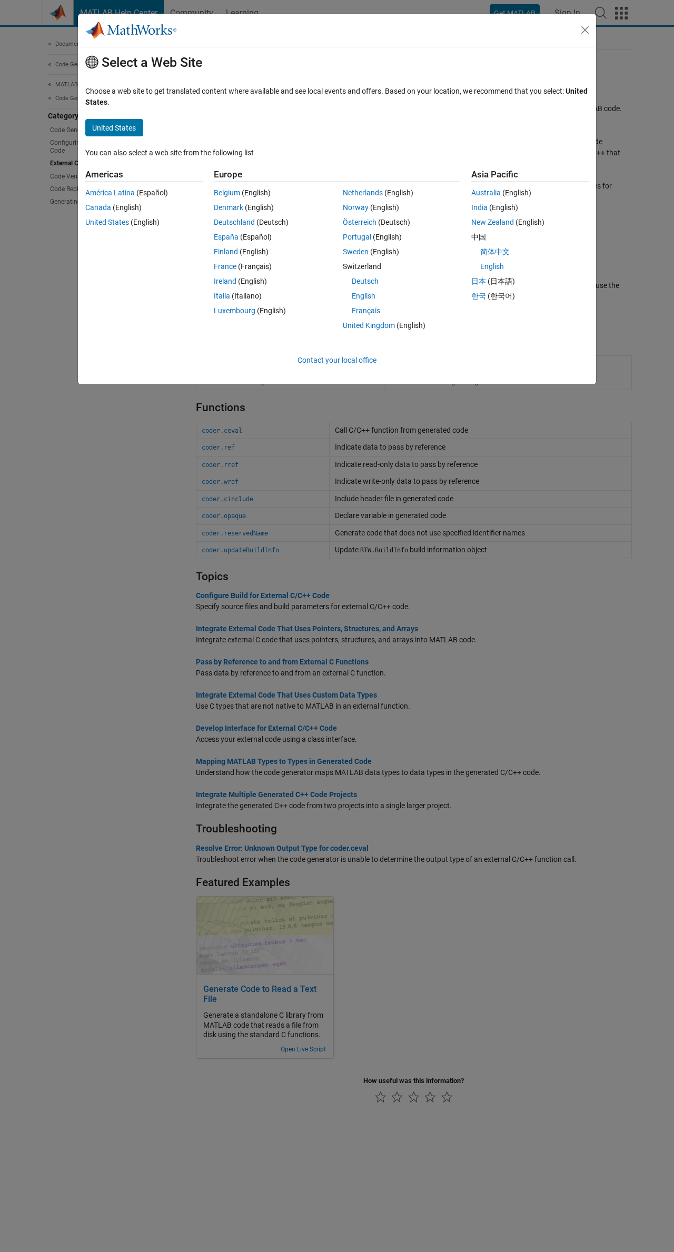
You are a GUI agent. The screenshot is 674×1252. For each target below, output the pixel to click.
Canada (98, 207)
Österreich (359, 222)
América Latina (110, 192)
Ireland (225, 281)
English (363, 296)
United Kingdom (369, 325)
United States (107, 222)
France (225, 266)
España (226, 237)
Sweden (356, 251)
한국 (478, 296)
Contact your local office (337, 360)
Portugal (357, 237)
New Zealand (492, 222)
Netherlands (363, 192)
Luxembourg (234, 310)
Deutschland (234, 222)
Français (366, 310)
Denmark (228, 207)
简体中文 (495, 251)
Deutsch (365, 281)
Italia (222, 296)
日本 (478, 281)
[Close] (585, 30)
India (479, 207)
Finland (226, 251)
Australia (486, 192)
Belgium (227, 192)
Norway (356, 207)
